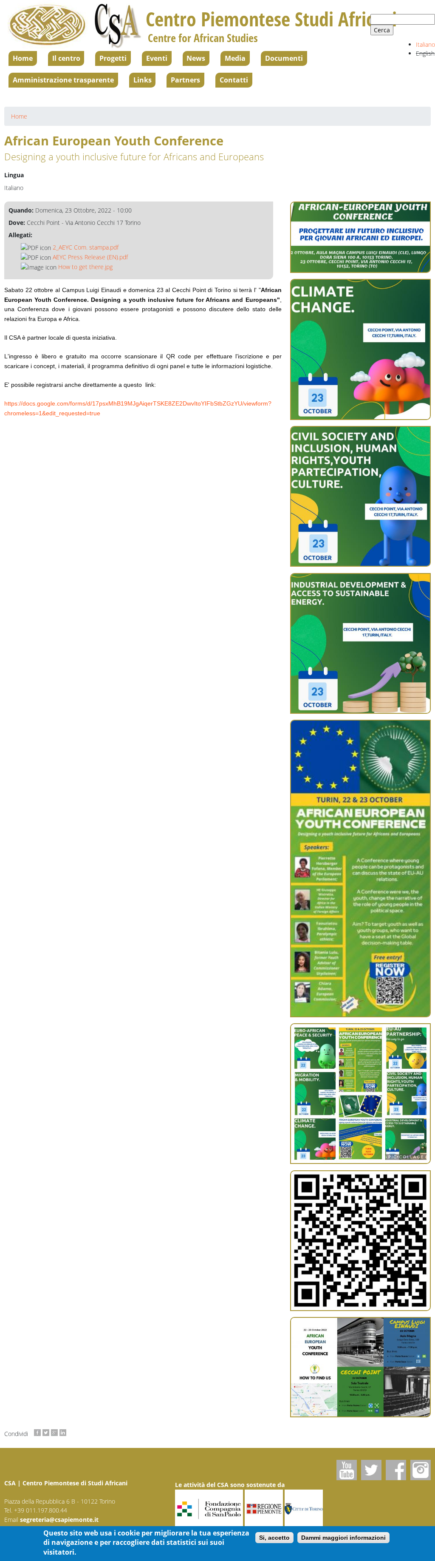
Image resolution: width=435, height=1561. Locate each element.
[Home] (75, 25)
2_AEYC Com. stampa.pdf (86, 247)
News (195, 58)
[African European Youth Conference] (360, 349)
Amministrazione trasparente (63, 80)
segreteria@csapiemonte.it (59, 1520)
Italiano (425, 44)
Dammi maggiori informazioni (343, 1537)
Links (142, 80)
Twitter (371, 1470)
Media (235, 58)
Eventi (156, 58)
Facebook (396, 1470)
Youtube (346, 1470)
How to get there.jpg (85, 267)
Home (23, 58)
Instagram (420, 1470)
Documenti (284, 58)
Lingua (14, 175)
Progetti (113, 58)
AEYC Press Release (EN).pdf (90, 257)
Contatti (234, 80)
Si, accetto (274, 1537)
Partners (185, 80)
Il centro (66, 58)
